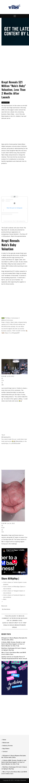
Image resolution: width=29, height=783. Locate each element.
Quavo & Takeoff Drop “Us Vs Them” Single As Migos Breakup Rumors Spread (14, 625)
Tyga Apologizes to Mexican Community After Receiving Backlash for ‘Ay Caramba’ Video (14, 618)
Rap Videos (6, 748)
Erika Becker (7, 609)
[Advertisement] (14, 61)
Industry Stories (8, 745)
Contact (5, 751)
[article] (14, 336)
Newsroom (4, 606)
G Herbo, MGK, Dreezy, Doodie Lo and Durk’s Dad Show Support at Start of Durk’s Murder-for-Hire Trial (13, 644)
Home (4, 739)
